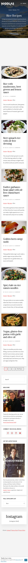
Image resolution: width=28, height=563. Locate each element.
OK (26, 559)
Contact (8, 530)
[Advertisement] (14, 51)
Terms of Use (14, 530)
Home (10, 9)
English (5, 490)
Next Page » (19, 369)
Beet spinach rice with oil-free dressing (11, 140)
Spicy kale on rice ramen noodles (12, 286)
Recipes (14, 9)
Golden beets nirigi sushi (13, 240)
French (9, 490)
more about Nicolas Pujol (10, 422)
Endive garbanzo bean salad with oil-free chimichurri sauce (13, 191)
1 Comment (12, 96)
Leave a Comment (14, 147)
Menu (24, 3)
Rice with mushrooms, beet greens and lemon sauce (12, 88)
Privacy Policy (22, 530)
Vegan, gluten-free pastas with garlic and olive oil (12, 334)
